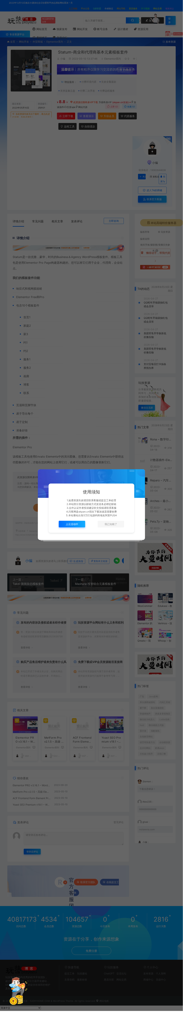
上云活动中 (72, 524)
